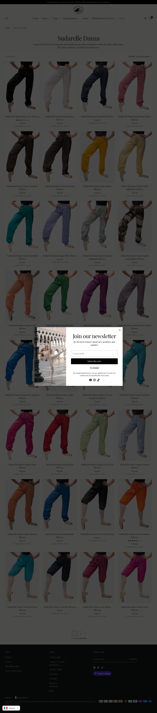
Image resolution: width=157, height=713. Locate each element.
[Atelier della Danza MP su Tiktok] (98, 380)
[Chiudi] (120, 330)
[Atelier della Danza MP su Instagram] (94, 380)
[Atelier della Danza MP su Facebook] (90, 380)
